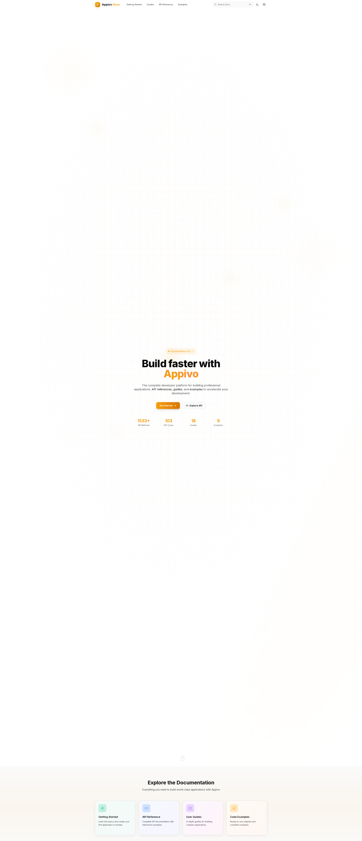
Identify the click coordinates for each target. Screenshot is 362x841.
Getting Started (134, 4)
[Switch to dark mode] (257, 4)
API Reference (166, 4)
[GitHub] (264, 4)
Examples (182, 4)
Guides (150, 4)
